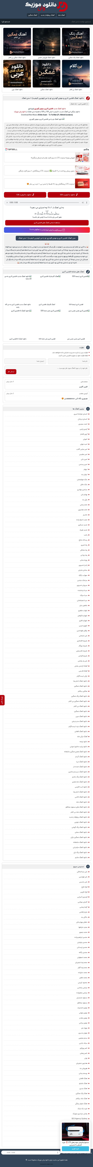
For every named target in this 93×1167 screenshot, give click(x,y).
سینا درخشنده (82, 590)
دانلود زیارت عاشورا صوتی (78, 746)
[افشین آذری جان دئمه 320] (47, 323)
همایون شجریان (81, 1063)
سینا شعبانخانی (82, 600)
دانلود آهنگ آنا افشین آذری (17, 339)
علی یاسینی (83, 882)
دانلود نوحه (83, 741)
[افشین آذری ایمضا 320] (76, 289)
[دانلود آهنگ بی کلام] (76, 73)
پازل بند (84, 499)
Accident (51, 1164)
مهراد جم (84, 1028)
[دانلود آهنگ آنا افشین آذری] (18, 323)
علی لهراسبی (83, 877)
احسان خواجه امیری (80, 414)
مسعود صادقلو (82, 1003)
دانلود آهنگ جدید (59, 108)
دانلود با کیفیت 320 (67, 194)
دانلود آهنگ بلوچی (80, 822)
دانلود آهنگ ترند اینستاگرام (78, 726)
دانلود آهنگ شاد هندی (79, 782)
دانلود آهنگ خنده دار (80, 766)
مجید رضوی (83, 932)
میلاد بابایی (83, 1043)
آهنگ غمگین (32, 15)
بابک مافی (83, 484)
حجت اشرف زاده (81, 520)
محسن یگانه (83, 952)
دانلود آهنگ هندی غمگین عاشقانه (75, 751)
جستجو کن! (6, 21)
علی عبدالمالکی (82, 872)
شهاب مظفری (82, 610)
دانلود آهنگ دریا (81, 762)
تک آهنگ (73, 104)
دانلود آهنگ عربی (17, 89)
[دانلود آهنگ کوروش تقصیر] (46, 41)
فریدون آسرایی (82, 897)
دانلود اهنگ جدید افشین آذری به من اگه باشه (18, 305)
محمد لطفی (83, 977)
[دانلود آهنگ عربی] (17, 73)
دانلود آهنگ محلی (81, 832)
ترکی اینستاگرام (82, 676)
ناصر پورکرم (83, 1048)
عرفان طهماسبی (82, 630)
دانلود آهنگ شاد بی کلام (79, 812)
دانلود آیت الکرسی (81, 787)
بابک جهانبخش (82, 479)
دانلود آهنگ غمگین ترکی (79, 837)
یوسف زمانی (83, 1073)
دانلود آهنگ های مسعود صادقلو (76, 807)
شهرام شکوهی (82, 615)
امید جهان (83, 444)
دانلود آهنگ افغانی (81, 731)
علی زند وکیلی (82, 661)
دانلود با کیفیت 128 (23, 194)
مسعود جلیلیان (82, 998)
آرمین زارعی (83, 429)
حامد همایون (82, 510)
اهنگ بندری (83, 1088)
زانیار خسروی (83, 565)
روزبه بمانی (83, 560)
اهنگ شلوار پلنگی (81, 1103)
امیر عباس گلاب (81, 449)
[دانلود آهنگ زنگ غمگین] (76, 41)
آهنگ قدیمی (83, 671)
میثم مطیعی (83, 1038)
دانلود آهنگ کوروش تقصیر (46, 57)
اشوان (85, 439)
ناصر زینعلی (83, 1053)
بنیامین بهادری (82, 489)
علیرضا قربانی (82, 656)
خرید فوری (75, 1148)
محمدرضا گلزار (82, 967)
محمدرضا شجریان (81, 962)
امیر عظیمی (83, 454)
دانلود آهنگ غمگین (46, 89)
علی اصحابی (83, 636)
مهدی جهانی (83, 1013)
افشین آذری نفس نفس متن (76, 339)
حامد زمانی (83, 505)
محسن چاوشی (82, 942)
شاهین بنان (83, 605)
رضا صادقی (83, 550)
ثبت (47, 211)
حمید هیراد (83, 530)
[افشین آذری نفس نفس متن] (76, 323)
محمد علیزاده (82, 972)
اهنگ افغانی (83, 1078)
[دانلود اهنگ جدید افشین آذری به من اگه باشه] (18, 289)
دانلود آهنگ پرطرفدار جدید (78, 817)
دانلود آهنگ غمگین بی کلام (17, 57)
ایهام (85, 469)
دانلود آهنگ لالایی (81, 797)
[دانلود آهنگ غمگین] (46, 73)
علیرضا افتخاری (82, 641)
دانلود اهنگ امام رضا (80, 681)
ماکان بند (84, 917)
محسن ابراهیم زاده (80, 937)
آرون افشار (83, 434)
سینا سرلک (83, 595)
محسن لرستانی (82, 947)
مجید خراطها (83, 927)
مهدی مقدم (83, 1018)
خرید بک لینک (82, 1108)
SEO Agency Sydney (79, 1118)
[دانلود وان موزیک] (46, 7)
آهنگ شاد (61, 15)
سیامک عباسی (82, 580)
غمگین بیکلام (82, 691)
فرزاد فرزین (83, 892)
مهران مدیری (82, 1033)
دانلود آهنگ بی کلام (76, 89)
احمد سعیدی (82, 424)
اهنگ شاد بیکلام (81, 1098)
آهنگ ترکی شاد (82, 736)
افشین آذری (82, 104)
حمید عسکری (82, 525)
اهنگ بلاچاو (83, 1083)
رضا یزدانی (84, 555)
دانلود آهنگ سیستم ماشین (77, 772)
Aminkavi (48, 1164)
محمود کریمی (82, 982)
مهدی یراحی (83, 1023)
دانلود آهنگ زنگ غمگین (75, 57)
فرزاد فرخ (84, 887)
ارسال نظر (11, 371)
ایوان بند (84, 474)
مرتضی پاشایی (82, 987)
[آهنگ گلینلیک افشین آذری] (47, 289)
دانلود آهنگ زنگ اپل (80, 852)
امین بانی (84, 459)
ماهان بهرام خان (81, 922)
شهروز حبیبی (83, 625)
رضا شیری (84, 545)
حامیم (85, 515)
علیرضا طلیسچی (81, 651)
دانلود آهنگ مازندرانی (80, 847)
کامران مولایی (82, 902)
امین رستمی (83, 464)
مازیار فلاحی (83, 912)
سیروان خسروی (82, 585)
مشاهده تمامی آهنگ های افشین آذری (47, 222)
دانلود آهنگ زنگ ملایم (79, 777)
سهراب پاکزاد (83, 575)
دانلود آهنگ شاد (81, 802)
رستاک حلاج (83, 540)
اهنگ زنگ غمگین (81, 1093)
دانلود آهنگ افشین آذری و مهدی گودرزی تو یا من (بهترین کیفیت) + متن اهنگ (53, 98)
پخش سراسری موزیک (80, 1113)
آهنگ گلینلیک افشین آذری (47, 304)
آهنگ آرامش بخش (80, 666)
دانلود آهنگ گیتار (81, 756)
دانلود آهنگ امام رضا (80, 792)
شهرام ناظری (83, 620)
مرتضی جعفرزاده (81, 993)
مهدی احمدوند (82, 1008)
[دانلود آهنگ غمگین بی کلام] (17, 41)
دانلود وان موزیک (20, 111)
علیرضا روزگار (83, 646)
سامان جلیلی (82, 570)
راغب (85, 535)
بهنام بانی (84, 494)
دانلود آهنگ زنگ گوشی (79, 827)
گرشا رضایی (83, 907)
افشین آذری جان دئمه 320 (47, 339)
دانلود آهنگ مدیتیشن (79, 721)
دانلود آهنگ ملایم (81, 857)
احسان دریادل (82, 419)
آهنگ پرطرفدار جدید (47, 15)
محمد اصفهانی (82, 957)
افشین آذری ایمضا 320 (76, 304)
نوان (85, 1058)
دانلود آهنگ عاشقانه (80, 842)
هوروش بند (83, 1068)
